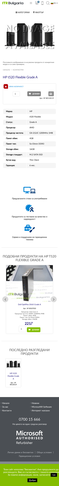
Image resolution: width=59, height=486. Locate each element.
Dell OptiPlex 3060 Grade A (29, 305)
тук (54, 475)
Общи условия (44, 452)
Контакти (7, 411)
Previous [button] (5, 299)
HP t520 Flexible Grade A (13, 376)
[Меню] (31, 3)
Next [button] (53, 299)
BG (54, 3)
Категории (23, 13)
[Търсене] (48, 3)
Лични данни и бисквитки (20, 452)
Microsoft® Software (42, 407)
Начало (6, 70)
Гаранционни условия (29, 456)
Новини (35, 403)
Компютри (18, 70)
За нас (5, 407)
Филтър (39, 13)
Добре (32, 480)
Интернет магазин (41, 411)
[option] (29, 299)
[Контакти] (42, 3)
